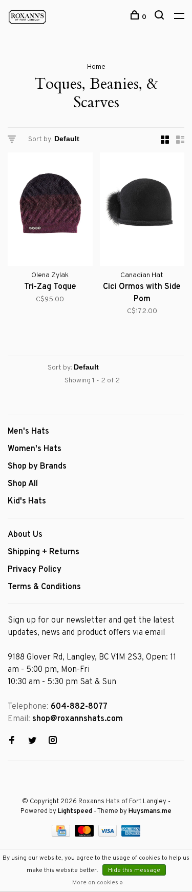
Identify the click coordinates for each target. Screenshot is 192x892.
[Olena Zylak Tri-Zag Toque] (50, 211)
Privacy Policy (34, 570)
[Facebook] (12, 741)
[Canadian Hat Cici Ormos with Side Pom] (142, 211)
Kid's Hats (27, 501)
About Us (25, 535)
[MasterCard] (85, 834)
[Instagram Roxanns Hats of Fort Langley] (53, 741)
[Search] (160, 17)
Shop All (23, 484)
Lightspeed (75, 811)
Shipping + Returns (43, 552)
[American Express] (130, 834)
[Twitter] (32, 741)
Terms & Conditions (44, 587)
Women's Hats (34, 449)
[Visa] (108, 834)
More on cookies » (97, 883)
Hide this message (134, 870)
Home (96, 67)
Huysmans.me (150, 811)
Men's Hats (28, 431)
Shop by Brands (37, 466)
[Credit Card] (62, 834)
